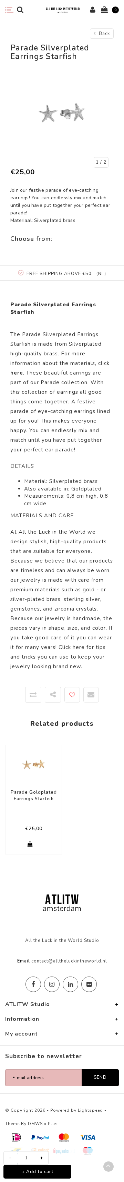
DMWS (35, 1123)
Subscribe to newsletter (43, 1056)
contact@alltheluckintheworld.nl (69, 961)
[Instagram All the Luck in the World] (52, 984)
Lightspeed (90, 1110)
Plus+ (54, 1123)
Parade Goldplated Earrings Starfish (34, 795)
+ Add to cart (37, 1172)
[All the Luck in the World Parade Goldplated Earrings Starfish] (34, 764)
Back (103, 34)
